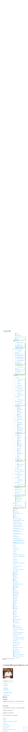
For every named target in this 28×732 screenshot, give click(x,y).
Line (19, 425)
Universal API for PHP (19, 543)
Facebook (20, 412)
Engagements (7, 692)
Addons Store (19, 498)
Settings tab (19, 380)
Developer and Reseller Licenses (10, 721)
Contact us (18, 496)
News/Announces (20, 337)
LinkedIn (20, 427)
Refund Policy (6, 727)
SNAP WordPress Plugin (19, 345)
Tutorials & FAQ (18, 461)
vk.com (19, 450)
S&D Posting (19, 361)
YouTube (20, 459)
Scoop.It (20, 443)
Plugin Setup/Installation (19, 473)
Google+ (20, 417)
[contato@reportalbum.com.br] (8, 679)
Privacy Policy (6, 724)
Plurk (19, 438)
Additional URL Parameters (19, 395)
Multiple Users (19, 358)
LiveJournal (20, 429)
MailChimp (20, 430)
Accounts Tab (20, 378)
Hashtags (19, 393)
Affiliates (5, 719)
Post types (19, 479)
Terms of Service (6, 726)
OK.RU (19, 435)
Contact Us (5, 731)
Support (18, 487)
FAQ (18, 463)
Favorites (6, 695)
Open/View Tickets (20, 494)
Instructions (17, 406)
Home (17, 333)
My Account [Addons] (19, 654)
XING (19, 455)
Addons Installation (18, 476)
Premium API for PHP (18, 540)
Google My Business (19, 420)
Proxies (18, 363)
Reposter (19, 383)
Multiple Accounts (18, 526)
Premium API (19, 355)
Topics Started (5, 684)
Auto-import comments (19, 403)
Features (17, 377)
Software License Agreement (9, 729)
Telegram (20, 445)
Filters (18, 382)
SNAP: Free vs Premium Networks (19, 470)
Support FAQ (21, 464)
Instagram (20, 422)
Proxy (18, 398)
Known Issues (19, 491)
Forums (18, 492)
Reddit (19, 440)
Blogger (19, 408)
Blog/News (18, 335)
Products (17, 340)
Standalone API (19, 365)
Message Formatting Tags (18, 386)
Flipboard (20, 416)
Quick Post (19, 391)
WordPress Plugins (19, 342)
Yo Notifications (18, 457)
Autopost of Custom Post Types (19, 389)
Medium (20, 432)
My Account (18, 500)
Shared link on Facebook (19, 481)
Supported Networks (18, 467)
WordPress (20, 453)
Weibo (19, 451)
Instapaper (20, 424)
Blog (17, 338)
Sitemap (4, 723)
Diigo (19, 411)
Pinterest (20, 437)
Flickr (19, 414)
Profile (5, 681)
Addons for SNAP (18, 349)
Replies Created (5, 689)
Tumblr (19, 448)
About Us (5, 718)
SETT (19, 442)
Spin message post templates (19, 400)
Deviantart (20, 409)
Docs (16, 375)
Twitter (19, 446)
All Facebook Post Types (19, 484)
